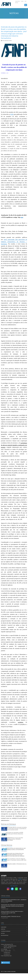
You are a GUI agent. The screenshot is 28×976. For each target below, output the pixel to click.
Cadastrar (17, 1)
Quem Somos (3, 927)
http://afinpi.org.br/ (14, 885)
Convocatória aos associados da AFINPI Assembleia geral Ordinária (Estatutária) (14, 833)
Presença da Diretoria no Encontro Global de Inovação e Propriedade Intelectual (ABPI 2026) (16, 859)
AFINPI (19, 879)
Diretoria (3, 929)
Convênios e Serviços (5, 931)
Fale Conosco (6, 962)
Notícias (3, 933)
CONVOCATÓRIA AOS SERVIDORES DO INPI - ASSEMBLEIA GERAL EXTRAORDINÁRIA (16, 849)
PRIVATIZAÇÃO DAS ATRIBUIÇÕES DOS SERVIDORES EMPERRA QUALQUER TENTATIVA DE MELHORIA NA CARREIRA (15, 855)
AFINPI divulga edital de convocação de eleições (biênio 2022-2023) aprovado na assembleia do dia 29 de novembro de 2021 (16, 828)
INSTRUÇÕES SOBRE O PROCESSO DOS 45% (16, 864)
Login (22, 1)
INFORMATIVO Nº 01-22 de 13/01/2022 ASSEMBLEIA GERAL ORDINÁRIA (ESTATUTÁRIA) (14, 839)
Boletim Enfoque (4, 935)
